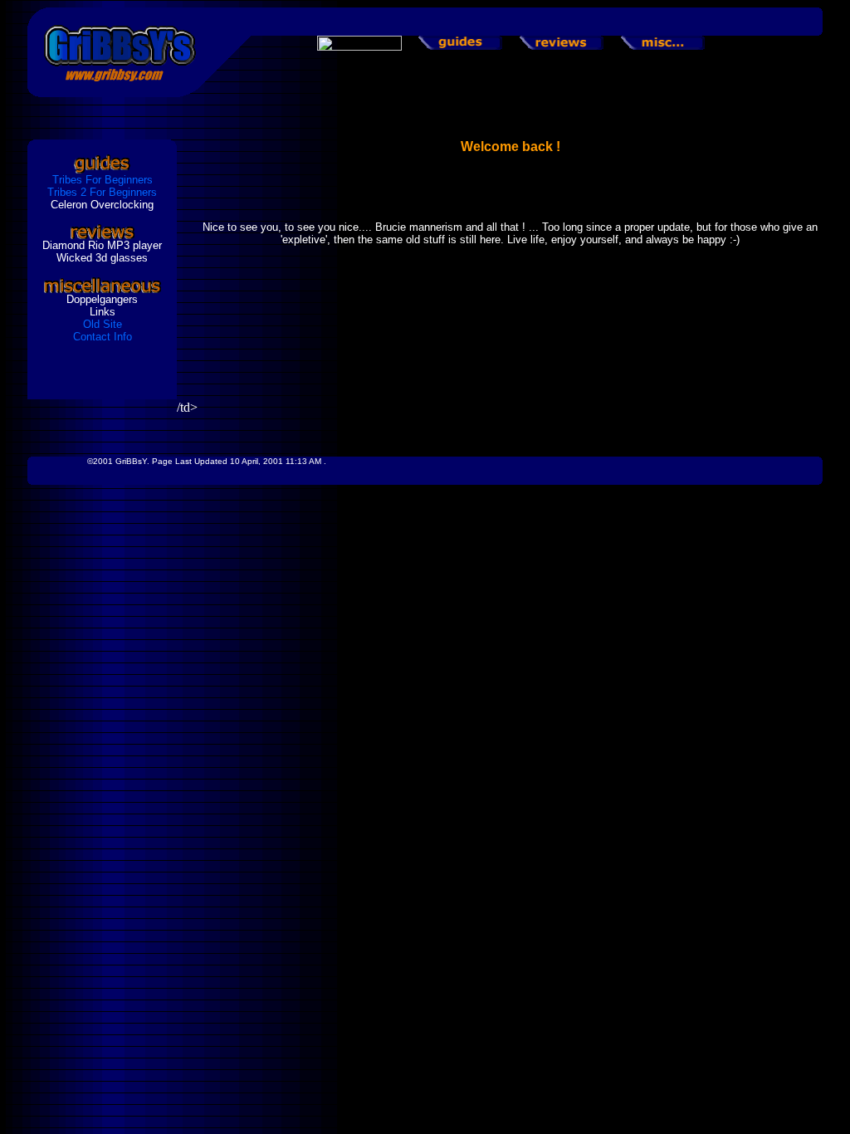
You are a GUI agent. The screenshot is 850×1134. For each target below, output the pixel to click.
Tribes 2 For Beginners (102, 192)
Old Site (102, 324)
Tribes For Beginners (102, 180)
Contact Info (102, 336)
